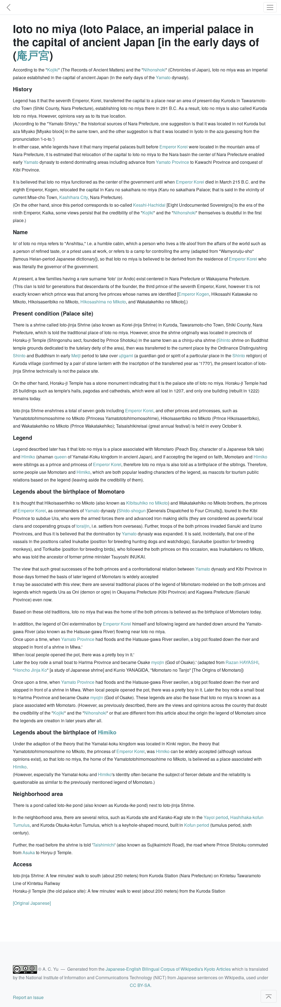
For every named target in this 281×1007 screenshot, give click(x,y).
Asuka (29, 852)
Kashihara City (73, 197)
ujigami (126, 355)
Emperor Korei (173, 146)
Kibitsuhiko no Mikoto (147, 503)
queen (60, 456)
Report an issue (28, 997)
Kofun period (196, 825)
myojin (157, 662)
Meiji (76, 355)
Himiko (28, 456)
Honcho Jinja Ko (31, 670)
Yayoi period (216, 817)
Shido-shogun (132, 510)
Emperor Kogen (193, 294)
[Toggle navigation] (270, 7)
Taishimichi (104, 845)
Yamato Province (172, 162)
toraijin (82, 526)
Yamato (163, 77)
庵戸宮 (32, 55)
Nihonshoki (154, 70)
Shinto (224, 340)
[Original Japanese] (32, 903)
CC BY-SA (140, 985)
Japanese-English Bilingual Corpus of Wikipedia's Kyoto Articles (168, 969)
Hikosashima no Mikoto (103, 301)
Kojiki (52, 70)
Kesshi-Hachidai (149, 205)
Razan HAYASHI (242, 662)
